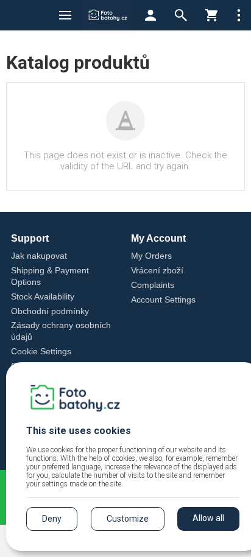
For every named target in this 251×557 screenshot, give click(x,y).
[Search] (181, 15)
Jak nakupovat (39, 256)
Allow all (208, 518)
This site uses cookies (78, 430)
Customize (128, 519)
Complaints (152, 285)
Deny (52, 519)
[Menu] (65, 15)
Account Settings (163, 299)
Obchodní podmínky (50, 311)
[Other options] (239, 15)
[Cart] (211, 15)
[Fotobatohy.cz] (108, 15)
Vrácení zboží (157, 270)
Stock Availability (42, 296)
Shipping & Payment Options (50, 276)
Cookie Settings (41, 351)
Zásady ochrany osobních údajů (61, 331)
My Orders (151, 256)
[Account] (150, 15)
